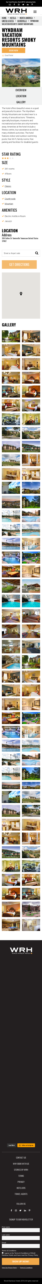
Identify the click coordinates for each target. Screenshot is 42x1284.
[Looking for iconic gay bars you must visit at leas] (21, 1049)
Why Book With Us (21, 1163)
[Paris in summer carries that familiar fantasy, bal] (21, 1090)
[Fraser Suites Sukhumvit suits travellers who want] (21, 967)
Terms (21, 1175)
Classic (8, 186)
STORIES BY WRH (21, 1169)
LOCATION (21, 96)
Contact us (21, 1157)
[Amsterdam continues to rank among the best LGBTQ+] (21, 1008)
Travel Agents (21, 1193)
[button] (21, 293)
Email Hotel (8, 55)
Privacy (21, 1181)
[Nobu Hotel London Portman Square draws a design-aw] (21, 1070)
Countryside (10, 199)
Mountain (9, 204)
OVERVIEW (21, 90)
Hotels (13, 17)
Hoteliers (21, 1187)
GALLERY (21, 102)
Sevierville (22, 20)
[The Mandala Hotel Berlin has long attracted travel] (21, 988)
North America (26, 17)
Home (4, 17)
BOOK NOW (13, 50)
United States (8, 20)
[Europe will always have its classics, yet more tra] (21, 1131)
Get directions (19, 264)
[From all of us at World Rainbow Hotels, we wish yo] (21, 1111)
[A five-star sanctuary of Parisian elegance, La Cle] (21, 1029)
